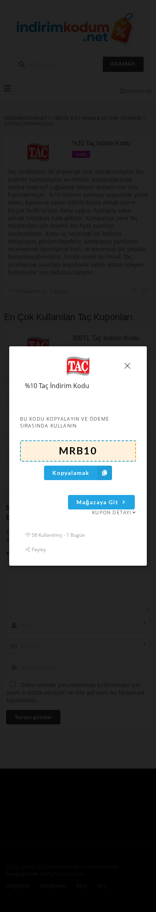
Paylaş (38, 549)
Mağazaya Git (97, 502)
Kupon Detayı (111, 512)
